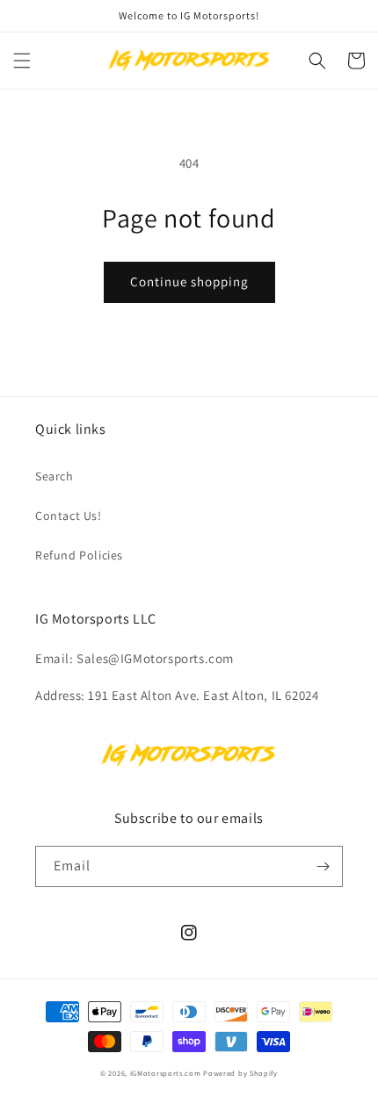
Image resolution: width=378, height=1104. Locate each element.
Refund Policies (79, 555)
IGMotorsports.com (165, 1073)
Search (54, 476)
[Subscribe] (322, 866)
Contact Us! (68, 515)
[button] (22, 60)
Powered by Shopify (240, 1073)
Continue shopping (189, 281)
